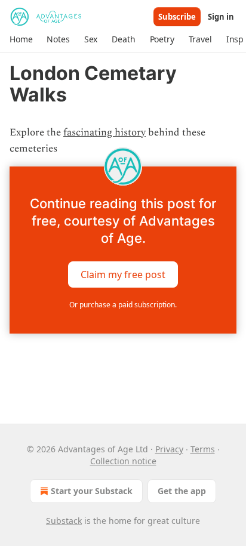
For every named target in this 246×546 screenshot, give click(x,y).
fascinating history (104, 132)
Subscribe (177, 16)
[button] (20, 39)
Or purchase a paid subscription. (123, 305)
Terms (202, 449)
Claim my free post (123, 274)
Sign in (221, 16)
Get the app (182, 490)
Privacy (169, 449)
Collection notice (123, 461)
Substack (64, 520)
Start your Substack (92, 490)
